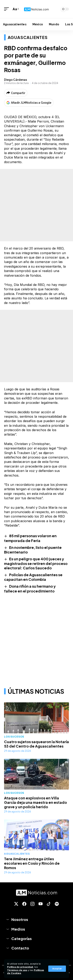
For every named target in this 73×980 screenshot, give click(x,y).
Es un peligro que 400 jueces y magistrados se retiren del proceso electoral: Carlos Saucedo (36, 563)
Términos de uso (17, 970)
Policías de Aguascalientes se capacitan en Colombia (33, 577)
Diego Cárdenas (15, 79)
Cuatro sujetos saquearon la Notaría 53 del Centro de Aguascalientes (36, 743)
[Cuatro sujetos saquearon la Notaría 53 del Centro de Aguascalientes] (36, 717)
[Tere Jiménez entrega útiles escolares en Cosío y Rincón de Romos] (36, 834)
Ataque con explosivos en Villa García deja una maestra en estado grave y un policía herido (35, 802)
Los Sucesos (14, 736)
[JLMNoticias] (36, 9)
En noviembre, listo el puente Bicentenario (33, 549)
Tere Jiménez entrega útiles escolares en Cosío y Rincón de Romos (32, 863)
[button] (57, 969)
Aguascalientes (28, 37)
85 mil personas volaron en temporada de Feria (30, 538)
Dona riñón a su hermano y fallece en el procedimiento (30, 588)
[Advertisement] (36, 205)
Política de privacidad (20, 967)
